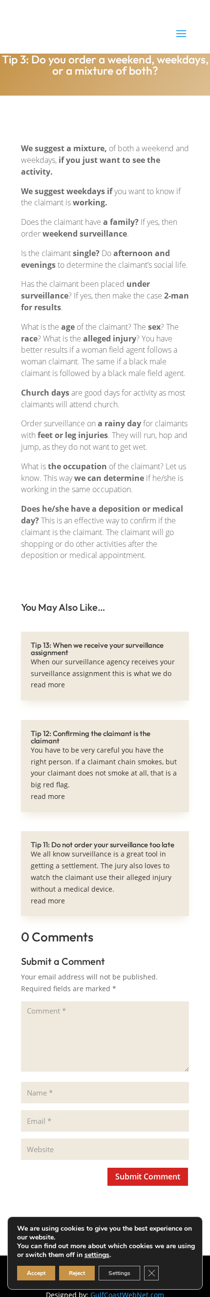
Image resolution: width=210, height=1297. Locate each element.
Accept (36, 1273)
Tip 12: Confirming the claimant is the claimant (90, 737)
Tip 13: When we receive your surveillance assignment (97, 648)
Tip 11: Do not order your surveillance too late (102, 844)
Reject (77, 1273)
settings (96, 1255)
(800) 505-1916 (55, 7)
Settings (119, 1273)
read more (48, 684)
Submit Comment (147, 1176)
